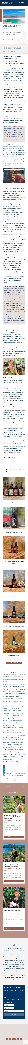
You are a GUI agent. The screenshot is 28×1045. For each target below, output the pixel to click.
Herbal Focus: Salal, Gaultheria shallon (12, 911)
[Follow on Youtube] (15, 1039)
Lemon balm (8, 432)
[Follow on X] (18, 1039)
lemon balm (21, 777)
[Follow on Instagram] (13, 1039)
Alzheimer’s (13, 773)
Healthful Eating (14, 914)
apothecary (14, 452)
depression (14, 777)
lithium (22, 779)
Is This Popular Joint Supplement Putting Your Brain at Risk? (12, 865)
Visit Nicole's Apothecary (14, 662)
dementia (8, 777)
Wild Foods (18, 916)
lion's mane (10, 406)
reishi (15, 425)
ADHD (7, 773)
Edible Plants (7, 914)
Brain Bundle (6, 450)
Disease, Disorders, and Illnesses (11, 820)
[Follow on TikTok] (21, 1039)
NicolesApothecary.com (10, 36)
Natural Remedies (12, 39)
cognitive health (12, 775)
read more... (8, 836)
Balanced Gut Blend (8, 398)
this (22, 225)
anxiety (18, 773)
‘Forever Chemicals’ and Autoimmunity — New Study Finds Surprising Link (12, 817)
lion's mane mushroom (13, 779)
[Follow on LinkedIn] (10, 1039)
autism (23, 773)
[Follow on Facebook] (7, 1039)
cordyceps (8, 425)
